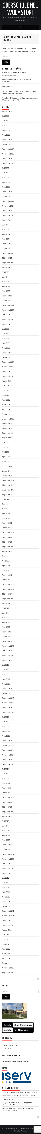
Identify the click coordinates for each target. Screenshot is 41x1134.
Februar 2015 (7, 741)
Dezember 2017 (8, 584)
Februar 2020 (7, 466)
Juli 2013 (5, 821)
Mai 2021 (5, 395)
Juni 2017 (5, 613)
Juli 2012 (5, 878)
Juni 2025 (5, 173)
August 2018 (7, 551)
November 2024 (8, 206)
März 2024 (6, 239)
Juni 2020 (5, 447)
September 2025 (8, 163)
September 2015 (8, 712)
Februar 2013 (7, 845)
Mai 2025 (5, 177)
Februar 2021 (7, 409)
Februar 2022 (7, 353)
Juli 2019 (5, 499)
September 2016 (8, 655)
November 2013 (8, 802)
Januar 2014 (6, 793)
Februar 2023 (7, 296)
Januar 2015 (6, 745)
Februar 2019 (7, 523)
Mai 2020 (5, 452)
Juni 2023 (5, 277)
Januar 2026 (6, 144)
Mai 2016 (5, 674)
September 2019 (8, 490)
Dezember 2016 (8, 641)
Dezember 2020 (8, 419)
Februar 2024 (7, 244)
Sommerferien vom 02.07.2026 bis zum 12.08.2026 (19, 1096)
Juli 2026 (5, 116)
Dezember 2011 (8, 911)
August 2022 (7, 324)
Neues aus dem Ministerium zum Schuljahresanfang (19, 1092)
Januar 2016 (6, 693)
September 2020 (8, 433)
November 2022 (8, 310)
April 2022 (6, 343)
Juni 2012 (5, 883)
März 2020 (6, 461)
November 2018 (8, 537)
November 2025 (8, 154)
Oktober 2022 (7, 315)
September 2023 (8, 263)
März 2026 (6, 135)
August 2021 (7, 381)
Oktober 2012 (7, 864)
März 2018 (6, 570)
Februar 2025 (7, 192)
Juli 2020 (5, 442)
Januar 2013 (6, 849)
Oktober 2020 (7, 428)
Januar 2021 (6, 414)
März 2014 (6, 783)
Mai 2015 (5, 726)
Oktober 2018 (7, 542)
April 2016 (6, 679)
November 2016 (8, 646)
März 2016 (6, 684)
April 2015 (6, 731)
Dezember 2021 (8, 362)
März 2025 (6, 187)
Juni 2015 (5, 722)
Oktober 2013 (7, 807)
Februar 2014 (7, 788)
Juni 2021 (5, 390)
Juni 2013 (5, 826)
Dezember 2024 (8, 201)
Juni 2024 (5, 225)
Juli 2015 (5, 717)
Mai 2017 (5, 618)
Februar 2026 (7, 140)
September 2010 (8, 973)
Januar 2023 (6, 301)
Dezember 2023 (8, 253)
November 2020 (8, 424)
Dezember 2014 (8, 750)
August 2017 (7, 603)
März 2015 (6, 736)
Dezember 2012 (8, 854)
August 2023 (7, 267)
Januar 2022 (6, 357)
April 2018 (6, 566)
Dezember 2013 (8, 797)
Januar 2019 (6, 528)
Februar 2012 (7, 902)
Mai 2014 (5, 778)
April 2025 (6, 182)
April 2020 (6, 457)
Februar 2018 (7, 575)
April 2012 (6, 892)
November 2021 (8, 367)
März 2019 (6, 518)
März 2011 (6, 954)
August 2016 (7, 660)
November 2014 (8, 755)
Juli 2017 (5, 608)
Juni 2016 (5, 670)
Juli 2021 (5, 386)
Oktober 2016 (7, 651)
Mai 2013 (5, 831)
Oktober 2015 (7, 708)
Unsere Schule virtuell (11, 1045)
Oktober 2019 (7, 485)
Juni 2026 (5, 121)
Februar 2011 (7, 958)
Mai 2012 (5, 887)
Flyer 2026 (7, 1048)
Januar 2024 (6, 248)
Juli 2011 (5, 935)
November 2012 (8, 859)
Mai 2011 (5, 944)
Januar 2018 (6, 580)
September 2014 (8, 764)
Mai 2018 (5, 561)
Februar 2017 (7, 632)
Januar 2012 (6, 906)
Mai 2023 (5, 282)
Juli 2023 (5, 272)
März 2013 (6, 840)
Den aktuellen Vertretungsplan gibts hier (15, 1061)
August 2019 (7, 495)
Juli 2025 (5, 168)
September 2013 (8, 812)
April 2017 (6, 622)
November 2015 (8, 703)
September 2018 (8, 547)
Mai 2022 (5, 338)
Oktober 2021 (7, 371)
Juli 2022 (5, 329)
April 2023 (6, 286)
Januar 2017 (6, 637)
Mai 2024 (5, 230)
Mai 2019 (5, 509)
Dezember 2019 (8, 476)
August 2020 (7, 438)
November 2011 (8, 916)
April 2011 (6, 949)
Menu (20, 27)
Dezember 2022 (8, 305)
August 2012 (7, 873)
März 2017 (6, 627)
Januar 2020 (6, 471)
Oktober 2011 (7, 920)
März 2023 (6, 291)
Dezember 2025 (8, 149)
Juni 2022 (5, 334)
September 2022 (8, 319)
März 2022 (6, 348)
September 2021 (8, 376)
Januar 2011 (6, 963)
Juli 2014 (5, 769)
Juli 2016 (5, 665)
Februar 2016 (7, 689)
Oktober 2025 (7, 159)
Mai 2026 (5, 125)
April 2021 (6, 400)
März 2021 (6, 405)
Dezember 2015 (8, 698)
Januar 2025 (6, 196)
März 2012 (6, 897)
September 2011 (8, 925)
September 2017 (8, 599)
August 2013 (7, 816)
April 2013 (6, 835)
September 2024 (8, 215)
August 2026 (7, 111)
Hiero (16, 1131)
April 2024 (6, 234)
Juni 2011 (5, 939)
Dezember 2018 (8, 532)
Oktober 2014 (7, 760)
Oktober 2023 (7, 258)
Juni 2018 (5, 556)
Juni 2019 (5, 504)
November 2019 (8, 480)
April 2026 (6, 130)
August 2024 (7, 220)
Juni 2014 (5, 774)
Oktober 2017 (7, 594)
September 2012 (8, 868)
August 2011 (6, 930)
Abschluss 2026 (8, 86)
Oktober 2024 (7, 211)
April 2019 (6, 513)
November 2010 (8, 968)
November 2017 (8, 589)
